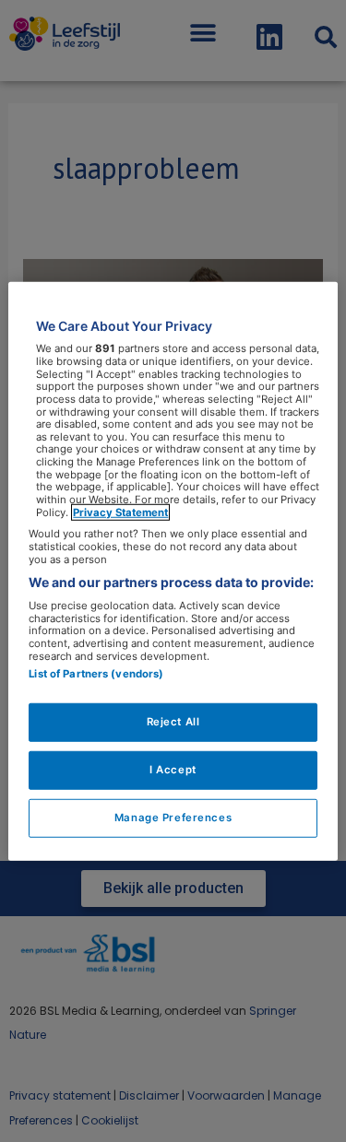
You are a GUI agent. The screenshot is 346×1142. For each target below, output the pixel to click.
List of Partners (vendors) (96, 673)
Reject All (173, 721)
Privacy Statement (120, 511)
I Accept (173, 769)
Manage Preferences (173, 817)
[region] (172, 570)
